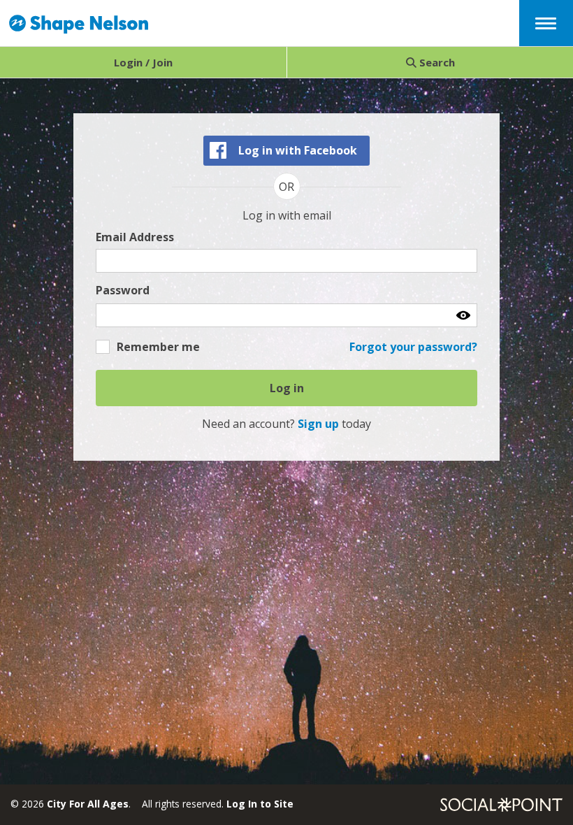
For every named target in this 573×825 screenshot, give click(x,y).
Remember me (158, 347)
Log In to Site (259, 803)
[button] (546, 21)
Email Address (135, 237)
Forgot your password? (413, 346)
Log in (287, 388)
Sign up (318, 423)
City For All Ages (88, 803)
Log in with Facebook (297, 150)
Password (123, 290)
